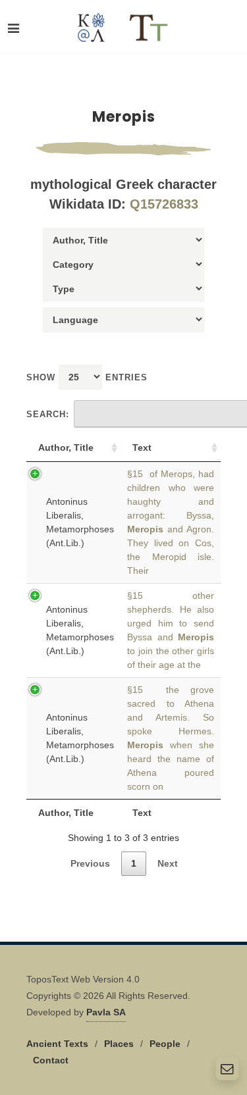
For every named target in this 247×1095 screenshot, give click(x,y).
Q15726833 (164, 204)
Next (167, 863)
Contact (51, 1060)
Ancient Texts (57, 1043)
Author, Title (66, 447)
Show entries (87, 377)
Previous (90, 863)
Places (119, 1043)
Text (141, 447)
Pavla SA (106, 1012)
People (165, 1043)
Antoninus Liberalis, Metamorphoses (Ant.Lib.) (80, 522)
